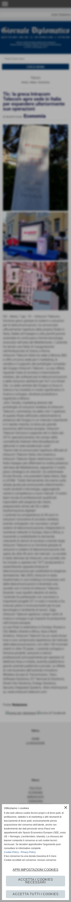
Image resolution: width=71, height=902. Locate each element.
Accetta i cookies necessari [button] (35, 881)
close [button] (65, 807)
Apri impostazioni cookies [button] (35, 869)
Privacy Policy (28, 852)
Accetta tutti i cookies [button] (36, 894)
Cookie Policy (11, 852)
